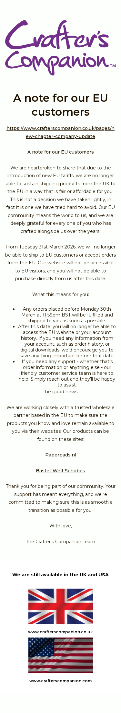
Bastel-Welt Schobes (60, 471)
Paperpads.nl (60, 455)
